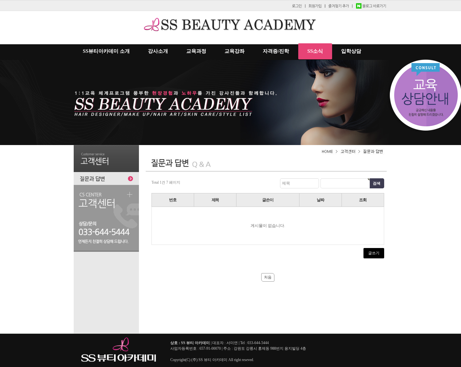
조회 (362, 199)
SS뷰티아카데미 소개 (106, 51)
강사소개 (158, 51)
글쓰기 (373, 253)
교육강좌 (235, 51)
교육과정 (196, 51)
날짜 (320, 199)
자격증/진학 (276, 51)
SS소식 (315, 51)
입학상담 (351, 51)
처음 (268, 277)
